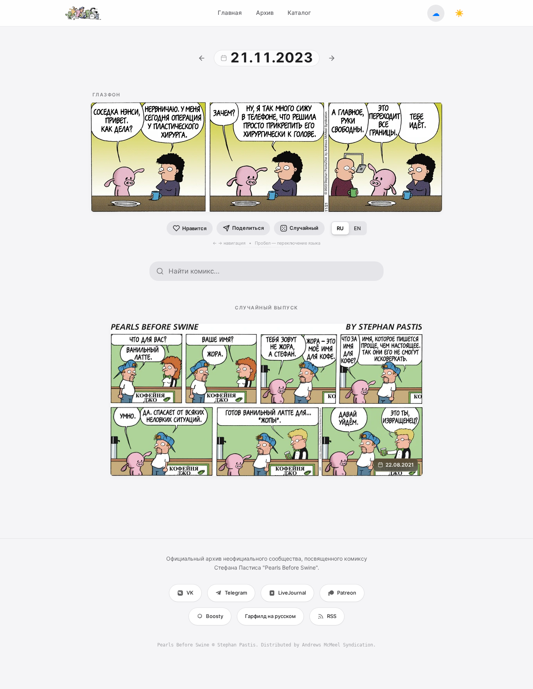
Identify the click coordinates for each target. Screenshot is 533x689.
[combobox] (273, 271)
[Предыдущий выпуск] (201, 58)
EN (357, 228)
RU (340, 228)
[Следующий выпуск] (331, 58)
